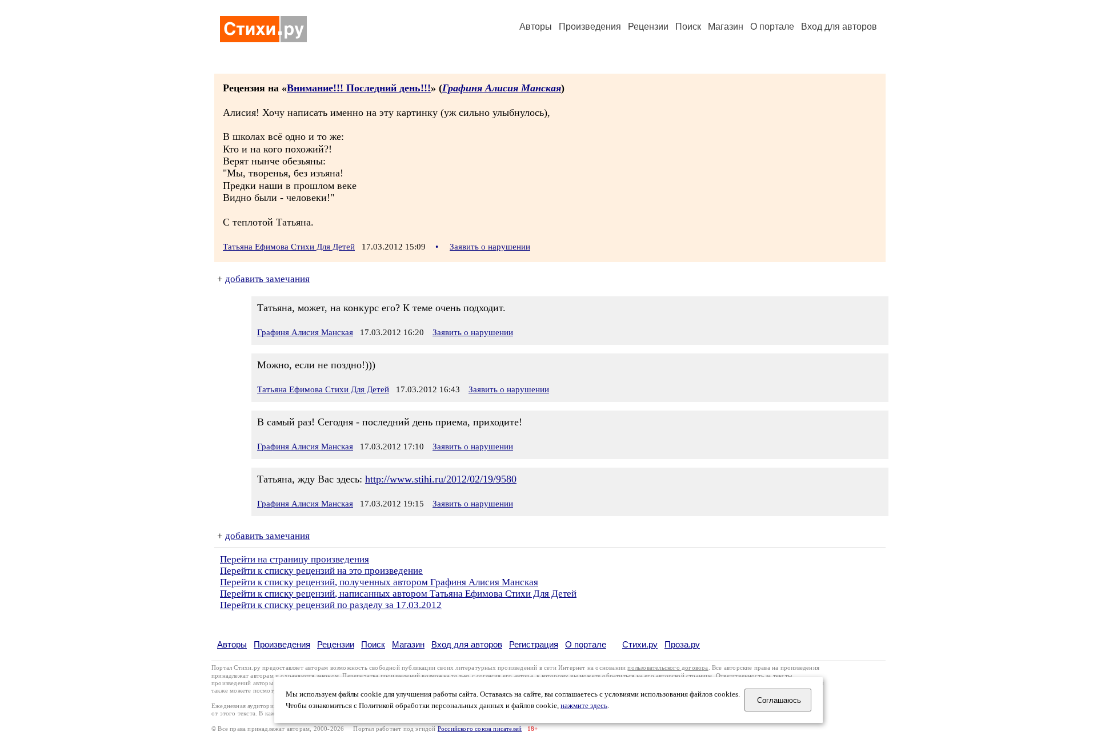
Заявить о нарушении (490, 246)
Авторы (535, 26)
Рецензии (648, 26)
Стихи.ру (640, 644)
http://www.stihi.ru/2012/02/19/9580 (441, 479)
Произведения (590, 26)
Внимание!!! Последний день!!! (359, 88)
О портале (585, 644)
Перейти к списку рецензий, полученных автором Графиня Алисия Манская (379, 582)
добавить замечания (267, 279)
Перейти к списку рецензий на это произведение (321, 570)
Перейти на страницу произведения (294, 559)
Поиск (688, 26)
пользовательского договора (667, 668)
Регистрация (533, 644)
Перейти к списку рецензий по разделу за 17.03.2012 (331, 605)
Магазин (725, 26)
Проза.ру (682, 644)
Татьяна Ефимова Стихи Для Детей (289, 246)
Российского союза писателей (480, 729)
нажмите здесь (583, 706)
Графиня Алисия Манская (501, 88)
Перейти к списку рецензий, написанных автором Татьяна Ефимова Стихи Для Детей (398, 593)
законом (328, 676)
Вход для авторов (839, 26)
